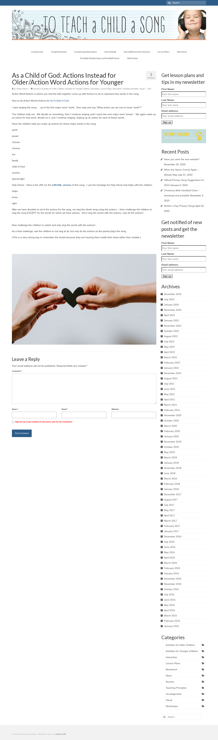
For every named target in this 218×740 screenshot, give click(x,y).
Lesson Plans (106, 89)
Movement (117, 89)
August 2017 (171, 499)
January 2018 (171, 489)
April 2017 (169, 515)
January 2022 (171, 368)
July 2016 (169, 541)
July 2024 (169, 299)
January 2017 (171, 531)
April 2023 (169, 315)
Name (15, 409)
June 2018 (169, 473)
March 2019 (170, 457)
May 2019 (169, 452)
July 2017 (169, 505)
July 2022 (169, 341)
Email (65, 409)
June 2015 (169, 599)
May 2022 (169, 346)
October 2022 (171, 331)
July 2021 (169, 383)
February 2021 (172, 410)
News (169, 675)
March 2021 (170, 404)
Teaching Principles (130, 89)
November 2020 (172, 415)
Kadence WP (61, 734)
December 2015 (172, 578)
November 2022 (172, 325)
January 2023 (171, 320)
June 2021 (169, 389)
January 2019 (171, 462)
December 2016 (172, 536)
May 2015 (169, 605)
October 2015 (171, 589)
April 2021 (169, 399)
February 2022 (172, 362)
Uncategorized (173, 694)
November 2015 (172, 584)
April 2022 (169, 352)
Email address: (170, 110)
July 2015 (169, 594)
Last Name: (168, 100)
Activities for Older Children (53, 89)
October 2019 (171, 447)
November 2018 (172, 468)
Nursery (170, 681)
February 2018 (172, 483)
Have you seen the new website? (182, 159)
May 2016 (169, 552)
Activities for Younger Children (77, 89)
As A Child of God (59, 100)
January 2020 (171, 436)
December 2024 (172, 294)
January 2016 (171, 573)
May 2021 (169, 394)
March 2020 (170, 425)
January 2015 (171, 626)
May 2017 (169, 510)
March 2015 (170, 615)
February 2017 (172, 526)
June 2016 (169, 547)
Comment (17, 371)
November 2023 (172, 310)
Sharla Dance (22, 89)
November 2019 (172, 441)
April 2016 (169, 557)
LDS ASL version (61, 185)
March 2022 (170, 357)
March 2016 (170, 563)
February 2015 (172, 620)
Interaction (95, 89)
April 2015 (169, 610)
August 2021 (171, 378)
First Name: (168, 89)
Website (115, 409)
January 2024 (171, 304)
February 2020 (172, 431)
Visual (141, 89)
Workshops (172, 706)
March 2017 (170, 520)
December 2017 (172, 494)
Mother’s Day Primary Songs (179, 206)
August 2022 (171, 336)
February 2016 (172, 568)
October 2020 (171, 420)
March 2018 (170, 478)
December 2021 (172, 373)
